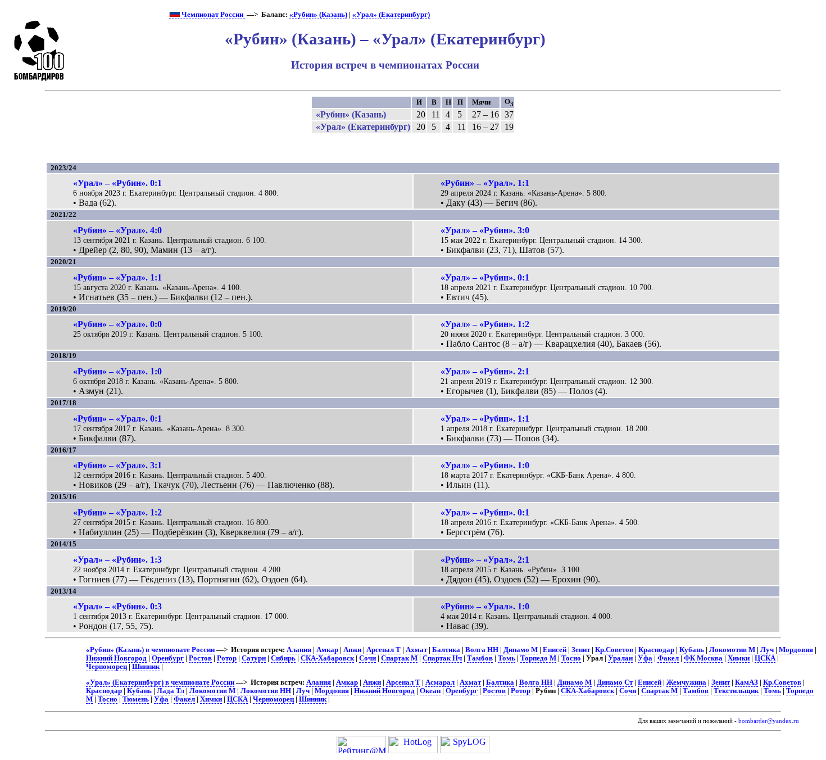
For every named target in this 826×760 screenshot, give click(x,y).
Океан (430, 691)
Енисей (554, 650)
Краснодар (656, 650)
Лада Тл (170, 691)
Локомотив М (732, 650)
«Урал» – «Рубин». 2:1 (485, 371)
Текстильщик (736, 691)
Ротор (227, 658)
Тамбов (480, 658)
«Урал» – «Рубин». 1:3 (117, 559)
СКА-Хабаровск (327, 658)
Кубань (691, 650)
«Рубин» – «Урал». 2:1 (485, 559)
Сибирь (283, 658)
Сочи (367, 658)
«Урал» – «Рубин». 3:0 (485, 230)
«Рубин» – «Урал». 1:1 (485, 183)
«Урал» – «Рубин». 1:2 (485, 324)
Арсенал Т (383, 650)
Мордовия (796, 650)
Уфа (645, 658)
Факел (668, 658)
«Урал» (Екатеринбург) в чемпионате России (160, 682)
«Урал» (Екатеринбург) (391, 15)
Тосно (571, 658)
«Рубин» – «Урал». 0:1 (117, 418)
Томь (506, 658)
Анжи (352, 650)
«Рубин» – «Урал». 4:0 (117, 230)
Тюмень (135, 699)
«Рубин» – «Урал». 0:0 (117, 324)
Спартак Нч (442, 658)
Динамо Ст (615, 682)
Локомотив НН (265, 691)
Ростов (200, 658)
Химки (739, 658)
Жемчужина (686, 682)
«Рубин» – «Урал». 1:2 (117, 512)
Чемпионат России (212, 15)
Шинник (146, 667)
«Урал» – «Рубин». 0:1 (117, 183)
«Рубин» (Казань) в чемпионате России (150, 650)
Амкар (327, 650)
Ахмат (416, 650)
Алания (299, 650)
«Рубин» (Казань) (318, 15)
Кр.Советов (614, 650)
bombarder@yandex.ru (768, 721)
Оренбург (168, 658)
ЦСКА (765, 658)
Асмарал (440, 682)
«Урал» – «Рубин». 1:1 (485, 418)
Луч (767, 650)
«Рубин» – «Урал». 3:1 (117, 465)
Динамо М (520, 650)
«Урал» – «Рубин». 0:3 (117, 606)
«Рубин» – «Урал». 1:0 (117, 371)
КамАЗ (746, 682)
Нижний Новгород (116, 658)
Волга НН (481, 650)
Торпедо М (538, 658)
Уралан (620, 658)
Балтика (446, 650)
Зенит (580, 650)
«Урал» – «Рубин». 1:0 (485, 465)
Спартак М (399, 658)
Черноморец (106, 667)
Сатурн (254, 658)
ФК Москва (703, 658)
